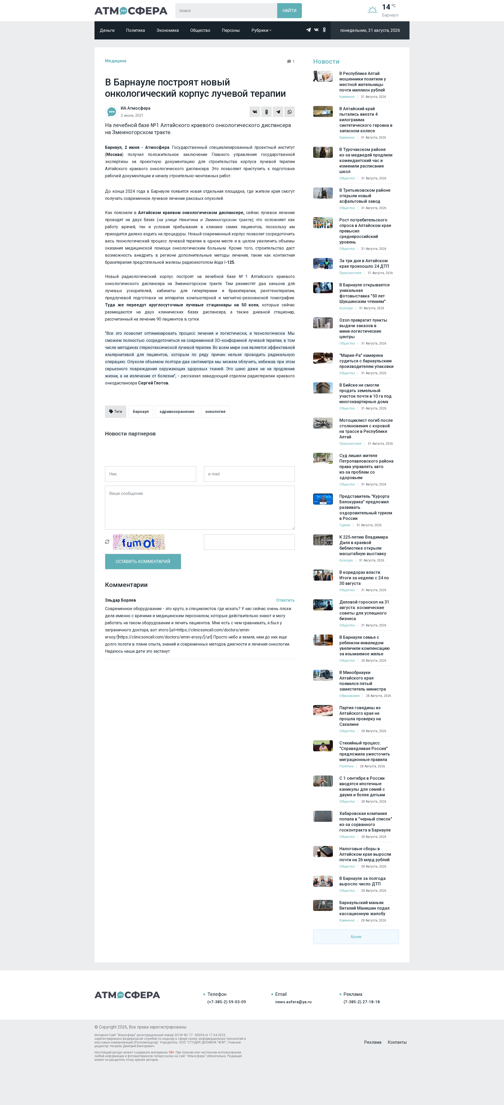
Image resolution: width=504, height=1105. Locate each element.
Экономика (167, 30)
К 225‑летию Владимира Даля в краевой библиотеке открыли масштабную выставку (363, 545)
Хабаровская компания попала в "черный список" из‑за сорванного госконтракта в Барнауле (365, 822)
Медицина (115, 60)
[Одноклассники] (266, 112)
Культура (346, 308)
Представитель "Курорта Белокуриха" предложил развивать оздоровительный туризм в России (365, 507)
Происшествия (350, 273)
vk (316, 30)
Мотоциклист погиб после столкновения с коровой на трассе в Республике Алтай (366, 428)
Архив (356, 937)
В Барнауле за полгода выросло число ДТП (362, 881)
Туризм (344, 525)
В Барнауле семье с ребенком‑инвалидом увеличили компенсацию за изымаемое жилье (364, 645)
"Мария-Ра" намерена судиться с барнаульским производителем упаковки (366, 361)
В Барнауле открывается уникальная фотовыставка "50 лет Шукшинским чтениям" (364, 293)
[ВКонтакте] (255, 112)
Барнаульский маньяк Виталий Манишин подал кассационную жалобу (364, 908)
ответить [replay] (285, 600)
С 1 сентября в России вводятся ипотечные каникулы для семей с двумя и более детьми (362, 786)
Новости (326, 61)
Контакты (397, 1042)
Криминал (347, 97)
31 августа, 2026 (373, 97)
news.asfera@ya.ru (293, 1002)
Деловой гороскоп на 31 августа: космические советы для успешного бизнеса (364, 610)
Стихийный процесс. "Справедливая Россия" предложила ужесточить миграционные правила (364, 751)
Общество (200, 30)
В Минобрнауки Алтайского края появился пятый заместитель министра (362, 681)
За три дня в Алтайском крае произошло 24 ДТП (364, 263)
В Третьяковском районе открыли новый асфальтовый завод (364, 196)
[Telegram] (278, 112)
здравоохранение (177, 411)
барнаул (141, 411)
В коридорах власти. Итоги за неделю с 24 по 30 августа (364, 578)
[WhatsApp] (289, 112)
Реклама (372, 1042)
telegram (308, 30)
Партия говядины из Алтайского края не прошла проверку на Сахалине (360, 716)
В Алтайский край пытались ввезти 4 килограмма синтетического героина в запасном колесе (365, 119)
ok (324, 30)
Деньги (107, 30)
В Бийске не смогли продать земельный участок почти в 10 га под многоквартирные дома (365, 393)
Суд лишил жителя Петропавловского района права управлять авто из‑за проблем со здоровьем (366, 466)
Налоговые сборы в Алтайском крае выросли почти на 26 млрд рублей (365, 854)
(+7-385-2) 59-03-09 (226, 1002)
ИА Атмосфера (130, 11)
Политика (135, 30)
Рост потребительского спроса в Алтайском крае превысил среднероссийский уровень (365, 231)
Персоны (231, 30)
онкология (215, 411)
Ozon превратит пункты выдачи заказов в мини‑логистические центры (363, 328)
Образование (349, 696)
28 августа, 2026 (373, 660)
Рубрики (260, 30)
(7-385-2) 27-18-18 (362, 1002)
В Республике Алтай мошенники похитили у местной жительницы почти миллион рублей (362, 82)
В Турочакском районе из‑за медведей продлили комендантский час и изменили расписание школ (365, 160)
